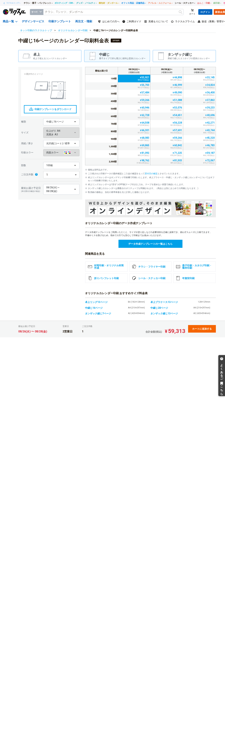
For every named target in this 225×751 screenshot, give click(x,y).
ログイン (205, 12)
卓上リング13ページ (96, 302)
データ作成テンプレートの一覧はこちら (150, 243)
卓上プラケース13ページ (164, 302)
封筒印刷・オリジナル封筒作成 (109, 266)
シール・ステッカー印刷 (151, 278)
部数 (23, 165)
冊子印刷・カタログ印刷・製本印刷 (197, 266)
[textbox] (113, 12)
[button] (61, 121)
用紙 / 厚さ (27, 143)
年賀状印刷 (188, 278)
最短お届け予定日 (31, 189)
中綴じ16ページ (94, 307)
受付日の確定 (151, 173)
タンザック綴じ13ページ (164, 313)
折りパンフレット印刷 (106, 278)
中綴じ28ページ (159, 307)
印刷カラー (27, 152)
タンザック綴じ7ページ (98, 313)
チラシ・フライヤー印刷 (151, 266)
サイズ (24, 132)
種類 (23, 121)
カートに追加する (202, 328)
